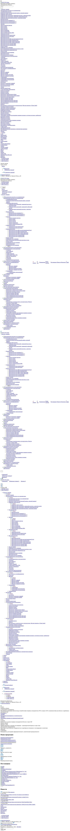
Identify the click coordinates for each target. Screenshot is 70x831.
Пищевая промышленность (7, 737)
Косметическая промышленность (8, 741)
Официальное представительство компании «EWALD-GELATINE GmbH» (18, 804)
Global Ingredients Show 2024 (7, 799)
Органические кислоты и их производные (19, 498)
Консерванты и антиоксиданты (16, 648)
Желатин (13, 578)
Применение (3, 807)
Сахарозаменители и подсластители (17, 559)
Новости (3, 811)
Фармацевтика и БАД (6, 738)
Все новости (11, 792)
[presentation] (1, 786)
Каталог (2, 808)
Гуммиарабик (14, 587)
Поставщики (9, 662)
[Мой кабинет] (1, 473)
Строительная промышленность (8, 740)
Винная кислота (15, 512)
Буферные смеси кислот (17, 504)
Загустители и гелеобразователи (16, 574)
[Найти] (2, 8)
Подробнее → (4, 713)
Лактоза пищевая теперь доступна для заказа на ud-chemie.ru (15, 794)
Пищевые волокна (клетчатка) (16, 629)
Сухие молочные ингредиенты (16, 604)
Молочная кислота (15, 538)
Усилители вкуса (13, 620)
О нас (2, 805)
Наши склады (4, 809)
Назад (8, 493)
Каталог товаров (10, 495)
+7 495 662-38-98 (5, 158)
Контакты (3, 813)
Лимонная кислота (15, 532)
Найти (2, 829)
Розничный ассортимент (6, 743)
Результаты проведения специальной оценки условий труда (14, 797)
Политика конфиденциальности (9, 824)
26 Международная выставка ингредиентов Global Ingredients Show (16, 802)
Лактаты (13, 519)
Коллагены (11, 594)
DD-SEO (19, 826)
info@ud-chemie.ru (6, 174)
